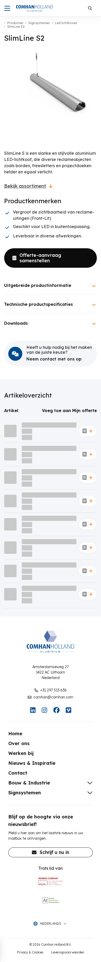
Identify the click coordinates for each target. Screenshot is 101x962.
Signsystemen (39, 23)
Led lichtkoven (66, 23)
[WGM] (50, 881)
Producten (15, 23)
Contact (17, 773)
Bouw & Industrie (29, 783)
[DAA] (50, 900)
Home (15, 734)
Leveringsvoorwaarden (67, 952)
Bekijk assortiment (25, 186)
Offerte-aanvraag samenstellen (40, 258)
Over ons (19, 743)
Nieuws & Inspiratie (31, 763)
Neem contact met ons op (54, 359)
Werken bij (21, 753)
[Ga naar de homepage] (34, 8)
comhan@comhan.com (53, 697)
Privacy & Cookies (30, 952)
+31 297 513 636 (53, 690)
